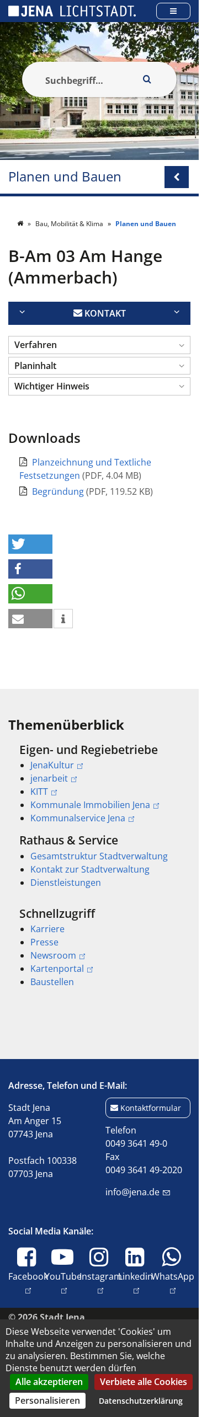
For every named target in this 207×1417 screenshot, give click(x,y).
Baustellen (52, 982)
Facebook (28, 1282)
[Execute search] (147, 79)
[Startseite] (21, 223)
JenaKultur (52, 765)
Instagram (100, 1282)
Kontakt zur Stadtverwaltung (90, 869)
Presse (44, 942)
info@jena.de (132, 1192)
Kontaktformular (150, 1108)
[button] (99, 345)
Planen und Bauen (64, 177)
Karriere (47, 929)
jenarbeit (49, 778)
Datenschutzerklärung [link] (141, 1400)
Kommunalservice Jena (77, 818)
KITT (39, 791)
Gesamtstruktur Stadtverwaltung (99, 856)
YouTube (63, 1282)
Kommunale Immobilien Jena (90, 805)
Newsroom (53, 955)
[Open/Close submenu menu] (176, 177)
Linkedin (135, 1282)
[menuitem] (99, 784)
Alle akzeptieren (49, 1382)
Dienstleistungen (65, 882)
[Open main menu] (173, 11)
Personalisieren (47, 1400)
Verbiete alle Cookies (143, 1382)
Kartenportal (57, 969)
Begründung (59, 491)
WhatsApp (172, 1282)
